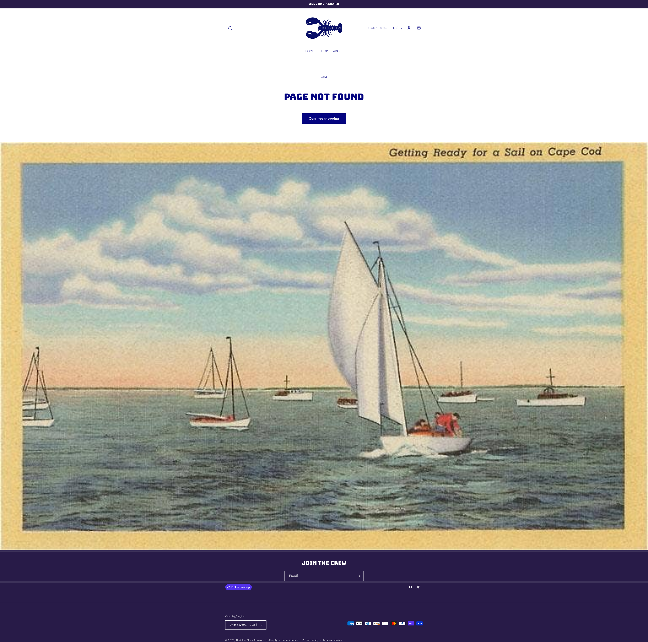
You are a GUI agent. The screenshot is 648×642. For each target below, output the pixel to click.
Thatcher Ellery (244, 640)
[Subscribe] (358, 576)
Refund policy (290, 639)
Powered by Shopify (265, 640)
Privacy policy (310, 639)
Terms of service (332, 639)
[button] (230, 28)
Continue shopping (324, 118)
